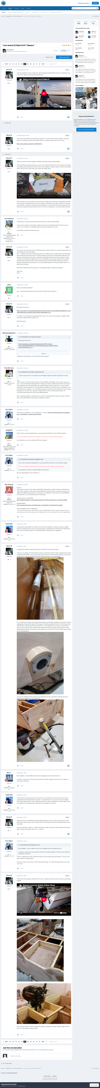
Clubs (22, 8)
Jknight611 (9, 430)
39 (30, 64)
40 (33, 64)
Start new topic (49, 57)
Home (4, 8)
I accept (94, 1085)
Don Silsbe (8, 409)
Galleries (76, 121)
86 (10, 537)
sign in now (37, 1049)
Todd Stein (9, 524)
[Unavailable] (40, 588)
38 (27, 64)
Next (43, 64)
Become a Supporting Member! (86, 129)
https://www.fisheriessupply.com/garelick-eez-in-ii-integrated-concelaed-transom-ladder (40, 505)
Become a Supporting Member (15, 12)
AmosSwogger (82, 36)
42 (39, 64)
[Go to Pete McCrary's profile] (9, 373)
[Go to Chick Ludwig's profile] (89, 32)
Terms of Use (22, 1086)
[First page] (3, 64)
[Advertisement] (29, 30)
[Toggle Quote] (19, 337)
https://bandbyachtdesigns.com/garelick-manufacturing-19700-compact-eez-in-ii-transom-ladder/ (42, 500)
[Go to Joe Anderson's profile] (9, 223)
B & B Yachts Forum (21, 51)
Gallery (28, 8)
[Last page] (46, 64)
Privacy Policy (47, 1076)
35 (19, 64)
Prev (6, 64)
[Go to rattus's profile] (9, 290)
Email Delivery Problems (56, 12)
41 (36, 64)
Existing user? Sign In (84, 3)
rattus (9, 285)
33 (13, 64)
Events (27, 12)
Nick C (9, 772)
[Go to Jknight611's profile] (9, 435)
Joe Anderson (9, 218)
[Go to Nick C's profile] (9, 778)
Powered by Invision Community (50, 1079)
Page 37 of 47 (53, 64)
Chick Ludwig (95, 31)
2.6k (10, 423)
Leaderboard (35, 12)
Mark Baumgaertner (9, 333)
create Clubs (89, 119)
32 (10, 64)
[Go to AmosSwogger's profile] (77, 36)
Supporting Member (94, 122)
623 (10, 443)
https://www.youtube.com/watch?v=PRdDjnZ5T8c (29, 143)
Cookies (54, 1076)
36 (21, 64)
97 (10, 786)
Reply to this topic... (16, 1056)
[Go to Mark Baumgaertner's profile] (9, 338)
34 (16, 64)
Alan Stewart (9, 484)
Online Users (44, 12)
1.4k (10, 83)
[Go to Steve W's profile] (4, 50)
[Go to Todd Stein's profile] (9, 529)
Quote (21, 117)
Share (56, 50)
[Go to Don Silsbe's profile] (9, 414)
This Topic (90, 8)
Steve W (11, 49)
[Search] (97, 8)
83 (10, 298)
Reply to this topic (64, 57)
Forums (10, 8)
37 (24, 64)
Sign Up (95, 3)
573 (10, 232)
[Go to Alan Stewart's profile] (9, 489)
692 (10, 381)
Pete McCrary (9, 368)
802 (10, 498)
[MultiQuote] (18, 117)
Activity (16, 8)
